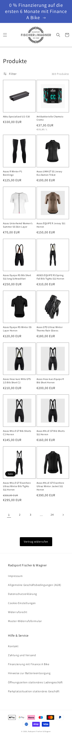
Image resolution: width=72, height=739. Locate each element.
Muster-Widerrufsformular (25, 621)
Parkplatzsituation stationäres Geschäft (33, 691)
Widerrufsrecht (17, 612)
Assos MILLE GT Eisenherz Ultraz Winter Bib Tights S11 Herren (17, 486)
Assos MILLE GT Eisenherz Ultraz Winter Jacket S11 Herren (50, 486)
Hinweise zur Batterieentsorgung (29, 673)
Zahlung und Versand (22, 655)
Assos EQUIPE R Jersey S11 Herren (51, 225)
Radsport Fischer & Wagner (39, 731)
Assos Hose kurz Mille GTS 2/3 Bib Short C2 (17, 380)
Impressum (15, 576)
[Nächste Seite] (63, 514)
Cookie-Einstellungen (22, 603)
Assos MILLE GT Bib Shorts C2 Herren (17, 432)
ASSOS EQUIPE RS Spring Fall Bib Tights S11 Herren (51, 277)
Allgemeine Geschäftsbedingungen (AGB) (34, 585)
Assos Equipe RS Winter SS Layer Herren (17, 329)
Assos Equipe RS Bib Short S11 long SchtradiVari (17, 277)
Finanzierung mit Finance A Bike (28, 664)
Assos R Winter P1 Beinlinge (12, 173)
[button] (5, 35)
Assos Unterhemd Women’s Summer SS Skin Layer (18, 225)
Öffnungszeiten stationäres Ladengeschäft (35, 682)
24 (52, 514)
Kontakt (13, 646)
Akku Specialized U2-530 (16, 116)
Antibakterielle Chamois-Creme (50, 118)
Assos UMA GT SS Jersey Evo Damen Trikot (49, 173)
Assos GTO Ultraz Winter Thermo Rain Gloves (50, 329)
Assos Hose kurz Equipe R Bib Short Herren (50, 380)
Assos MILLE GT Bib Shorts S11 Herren (51, 432)
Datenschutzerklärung (22, 594)
